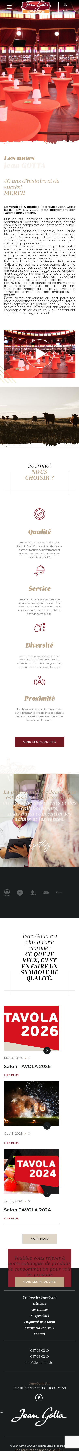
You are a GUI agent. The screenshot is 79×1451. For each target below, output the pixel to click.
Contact (39, 1334)
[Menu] (9, 7)
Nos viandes (39, 1309)
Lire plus (11, 1075)
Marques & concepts (39, 1328)
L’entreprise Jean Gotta (39, 1297)
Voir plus (39, 1238)
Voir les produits (39, 741)
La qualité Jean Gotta (39, 1322)
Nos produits (39, 1316)
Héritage (39, 1303)
